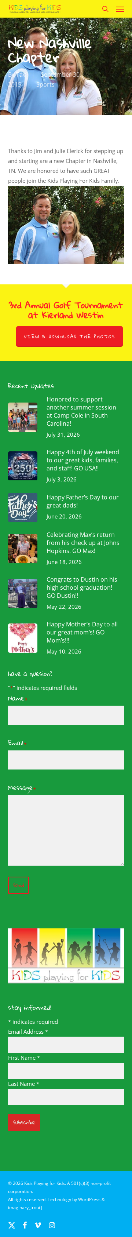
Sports (45, 84)
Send (18, 885)
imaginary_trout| (25, 1207)
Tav (21, 74)
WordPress (89, 1199)
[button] (120, 8)
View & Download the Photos (69, 336)
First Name (24, 1057)
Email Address (28, 1031)
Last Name (23, 1083)
